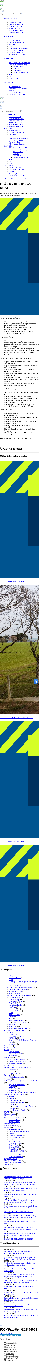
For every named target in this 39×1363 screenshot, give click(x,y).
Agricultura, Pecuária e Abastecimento (17, 995)
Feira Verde (13, 1003)
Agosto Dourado (14, 1129)
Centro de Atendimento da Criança (20, 1131)
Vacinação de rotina (15, 1153)
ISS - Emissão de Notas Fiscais (19, 63)
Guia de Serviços (14, 40)
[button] (10, 1335)
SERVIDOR (9, 82)
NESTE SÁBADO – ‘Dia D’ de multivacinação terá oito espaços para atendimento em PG (20, 1217)
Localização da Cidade (16, 24)
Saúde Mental (13, 1149)
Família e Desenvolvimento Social (16, 1067)
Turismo (7, 1164)
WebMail (12, 91)
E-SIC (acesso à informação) (18, 48)
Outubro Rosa (13, 1145)
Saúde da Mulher (14, 1147)
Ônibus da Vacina (15, 1143)
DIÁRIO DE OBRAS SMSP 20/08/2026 (18, 1239)
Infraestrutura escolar (16, 1063)
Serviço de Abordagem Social (19, 1028)
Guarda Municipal (15, 1036)
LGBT (11, 1071)
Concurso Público (15, 978)
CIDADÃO (8, 36)
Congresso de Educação (17, 1059)
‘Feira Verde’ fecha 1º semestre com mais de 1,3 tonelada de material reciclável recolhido (20, 1207)
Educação (7, 1057)
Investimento (13, 1091)
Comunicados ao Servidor (17, 89)
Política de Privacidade (16, 32)
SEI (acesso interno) (15, 92)
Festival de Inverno (15, 1054)
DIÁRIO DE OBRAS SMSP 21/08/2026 (18, 1212)
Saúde (6, 1127)
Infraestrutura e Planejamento (14, 1094)
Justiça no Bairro (14, 1015)
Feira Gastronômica (15, 1001)
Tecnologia (12, 1044)
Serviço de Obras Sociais (12, 1161)
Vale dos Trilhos (14, 993)
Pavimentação (13, 1100)
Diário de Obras (5, 179)
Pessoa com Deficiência (17, 1020)
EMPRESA (8, 58)
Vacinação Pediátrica (16, 1157)
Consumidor (8, 1046)
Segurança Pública (10, 1159)
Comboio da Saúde (15, 1137)
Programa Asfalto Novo (17, 1102)
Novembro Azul (14, 1141)
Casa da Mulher (14, 1011)
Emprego (12, 1087)
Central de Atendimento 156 (18, 42)
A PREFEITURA (11, 18)
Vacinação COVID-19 (16, 1151)
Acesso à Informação (16, 30)
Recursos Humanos (11, 1126)
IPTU (11, 74)
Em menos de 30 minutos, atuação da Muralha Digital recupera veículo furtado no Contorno (20, 1183)
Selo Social (12, 1026)
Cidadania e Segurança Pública (15, 1030)
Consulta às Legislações (17, 94)
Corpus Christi (14, 1052)
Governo (7, 1079)
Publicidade (17, 70)
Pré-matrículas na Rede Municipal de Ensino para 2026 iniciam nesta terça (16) (21, 1299)
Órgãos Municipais (15, 26)
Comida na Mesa (14, 997)
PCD (10, 1019)
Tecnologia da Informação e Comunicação (23, 982)
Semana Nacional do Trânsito (23, 1106)
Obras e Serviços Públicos (20, 179)
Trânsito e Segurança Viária (13, 1162)
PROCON (12, 44)
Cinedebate (12, 1133)
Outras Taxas (13, 78)
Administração (9, 976)
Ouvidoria (12, 46)
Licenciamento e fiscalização (18, 65)
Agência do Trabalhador (17, 1085)
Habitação (12, 1069)
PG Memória (13, 1056)
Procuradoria (8, 1124)
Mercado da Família (15, 1005)
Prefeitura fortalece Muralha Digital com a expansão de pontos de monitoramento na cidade (20, 1228)
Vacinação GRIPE (15, 1155)
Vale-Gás (12, 1007)
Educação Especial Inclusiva (18, 1061)
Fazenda (7, 1075)
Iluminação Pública (15, 991)
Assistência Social (10, 1009)
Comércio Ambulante (20, 72)
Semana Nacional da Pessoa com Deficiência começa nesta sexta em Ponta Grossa (19, 1234)
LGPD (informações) (16, 50)
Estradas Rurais (14, 999)
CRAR (11, 1139)
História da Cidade (15, 22)
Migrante (12, 1017)
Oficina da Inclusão (19, 1022)
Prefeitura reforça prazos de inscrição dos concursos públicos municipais (18, 1178)
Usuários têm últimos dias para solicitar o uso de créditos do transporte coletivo (20, 1189)
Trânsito (11, 1104)
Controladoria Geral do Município (16, 1048)
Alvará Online (18, 67)
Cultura (6, 1050)
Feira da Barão (14, 1089)
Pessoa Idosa (13, 1024)
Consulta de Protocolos (16, 52)
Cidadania (12, 1032)
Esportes (7, 1065)
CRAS (11, 1013)
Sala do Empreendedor (16, 1077)
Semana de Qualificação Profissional (21, 1092)
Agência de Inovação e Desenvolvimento (18, 987)
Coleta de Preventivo (16, 1135)
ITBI (10, 76)
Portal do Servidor (15, 87)
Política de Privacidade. (7, 1332)
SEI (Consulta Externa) (17, 54)
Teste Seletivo (13, 985)
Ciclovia (11, 1098)
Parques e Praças (14, 1122)
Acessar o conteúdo (6, 1333)
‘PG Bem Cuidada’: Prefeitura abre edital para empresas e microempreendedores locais (20, 1201)
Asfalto (11, 1096)
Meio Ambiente (9, 1114)
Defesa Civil (13, 1034)
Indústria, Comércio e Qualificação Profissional (20, 1081)
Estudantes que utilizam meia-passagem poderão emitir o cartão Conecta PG (20, 1305)
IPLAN (7, 1112)
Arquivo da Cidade (15, 28)
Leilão (11, 980)
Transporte (12, 1108)
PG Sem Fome (14, 1073)
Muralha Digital (9, 1116)
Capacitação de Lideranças (18, 989)
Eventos (16, 68)
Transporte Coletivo (20, 1110)
